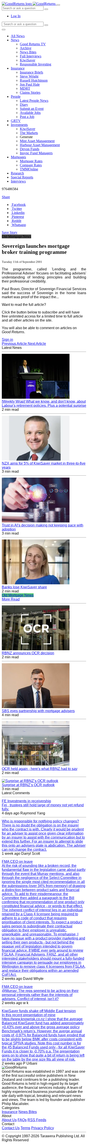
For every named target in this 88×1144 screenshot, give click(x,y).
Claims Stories (30, 92)
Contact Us (11, 1128)
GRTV (16, 121)
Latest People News (34, 100)
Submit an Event (32, 109)
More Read (11, 599)
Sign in (7, 339)
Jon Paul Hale (30, 84)
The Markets (29, 133)
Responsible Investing (35, 64)
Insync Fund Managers (36, 153)
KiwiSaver (27, 60)
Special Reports (22, 177)
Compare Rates (31, 165)
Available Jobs (30, 113)
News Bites (28, 52)
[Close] (3, 29)
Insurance (18, 68)
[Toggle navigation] (58, 5)
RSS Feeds (37, 1120)
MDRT (25, 88)
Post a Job (27, 117)
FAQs (22, 1120)
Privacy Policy (42, 1128)
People (16, 96)
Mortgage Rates (31, 161)
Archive (25, 48)
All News (18, 36)
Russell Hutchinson (34, 80)
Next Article (37, 344)
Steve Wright (29, 76)
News (15, 40)
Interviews (18, 181)
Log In (16, 16)
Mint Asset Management (37, 141)
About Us (9, 1120)
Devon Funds (29, 149)
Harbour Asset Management (40, 145)
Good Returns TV (33, 44)
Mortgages (18, 157)
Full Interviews (30, 56)
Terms (25, 1128)
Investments (19, 125)
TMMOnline (29, 169)
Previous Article (15, 344)
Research (17, 173)
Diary (24, 105)
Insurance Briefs (31, 72)
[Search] (46, 25)
